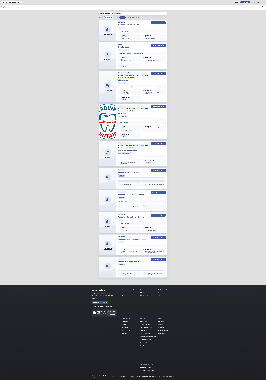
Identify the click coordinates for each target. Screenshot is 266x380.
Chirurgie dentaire (122, 116)
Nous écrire (161, 327)
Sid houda (122, 113)
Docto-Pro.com (130, 376)
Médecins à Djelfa (144, 308)
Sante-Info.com (152, 376)
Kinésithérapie (161, 305)
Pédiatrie (124, 302)
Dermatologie (125, 295)
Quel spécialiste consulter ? (146, 327)
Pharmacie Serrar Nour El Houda (131, 217)
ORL (123, 298)
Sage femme (125, 327)
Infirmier (124, 324)
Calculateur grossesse (145, 339)
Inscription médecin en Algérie (147, 364)
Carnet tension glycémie (146, 348)
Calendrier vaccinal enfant (146, 345)
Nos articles (19, 7)
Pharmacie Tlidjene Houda (128, 172)
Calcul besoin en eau (145, 358)
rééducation (123, 80)
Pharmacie (121, 27)
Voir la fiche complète (158, 23)
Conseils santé (143, 321)
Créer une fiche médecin (145, 367)
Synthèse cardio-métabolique (147, 352)
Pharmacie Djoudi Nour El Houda (131, 195)
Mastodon (105, 375)
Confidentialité (161, 333)
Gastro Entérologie (126, 305)
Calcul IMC (142, 355)
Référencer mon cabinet (100, 302)
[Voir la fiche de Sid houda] (107, 121)
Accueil (12, 7)
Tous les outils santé (145, 324)
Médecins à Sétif (144, 295)
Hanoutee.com (145, 376)
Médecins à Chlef (144, 314)
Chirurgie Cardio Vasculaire (128, 314)
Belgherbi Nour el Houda (127, 150)
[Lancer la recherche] (262, 7)
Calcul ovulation (144, 330)
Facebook (94, 375)
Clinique (160, 295)
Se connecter (259, 2)
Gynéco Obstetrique (127, 311)
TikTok (93, 377)
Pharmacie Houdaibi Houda (129, 25)
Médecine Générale (123, 50)
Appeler (125, 66)
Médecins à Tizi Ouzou (145, 302)
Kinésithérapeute (122, 83)
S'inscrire (160, 324)
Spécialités (27, 7)
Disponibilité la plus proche (133, 17)
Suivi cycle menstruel (145, 333)
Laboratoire (161, 298)
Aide (35, 7)
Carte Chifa (143, 361)
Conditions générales (163, 330)
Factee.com (138, 376)
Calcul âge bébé (144, 342)
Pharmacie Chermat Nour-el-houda (132, 239)
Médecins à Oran (144, 298)
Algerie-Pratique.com (121, 376)
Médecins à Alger (144, 292)
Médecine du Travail (126, 308)
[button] (108, 17)
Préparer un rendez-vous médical (148, 336)
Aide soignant (125, 321)
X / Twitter (100, 375)
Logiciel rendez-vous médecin (147, 370)
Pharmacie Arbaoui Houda (128, 261)
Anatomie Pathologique (124, 153)
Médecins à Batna (144, 305)
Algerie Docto (100, 290)
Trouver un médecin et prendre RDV (103, 306)
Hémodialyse (161, 302)
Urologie (124, 292)
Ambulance (124, 333)
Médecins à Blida (144, 311)
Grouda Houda (123, 47)
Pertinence (122, 17)
